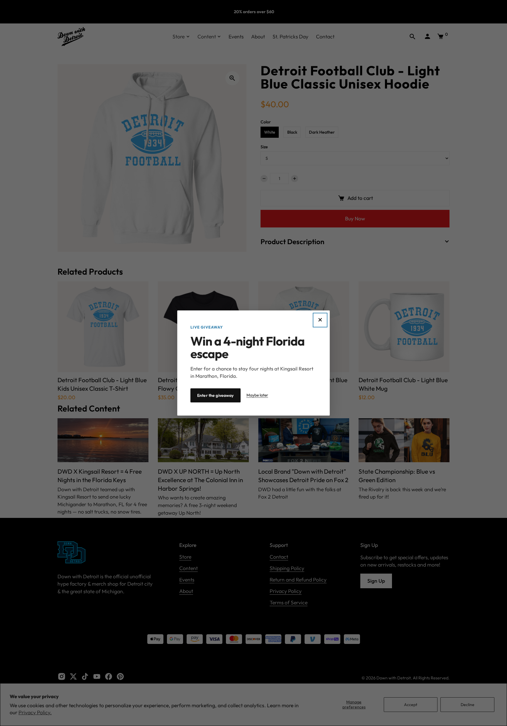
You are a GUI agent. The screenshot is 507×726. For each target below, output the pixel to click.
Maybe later (257, 395)
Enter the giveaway (215, 395)
